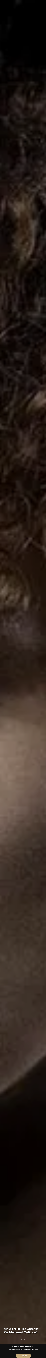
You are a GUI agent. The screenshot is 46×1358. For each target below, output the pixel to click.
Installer (23, 1356)
